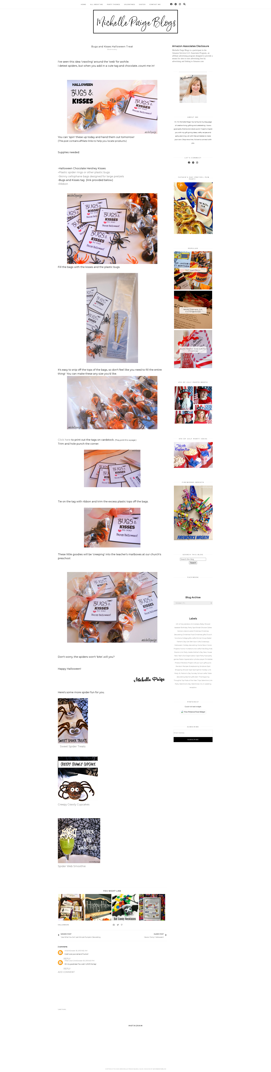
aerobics (187, 624)
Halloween (63, 925)
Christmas (197, 631)
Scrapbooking (194, 666)
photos (197, 659)
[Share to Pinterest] (122, 924)
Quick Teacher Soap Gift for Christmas (193, 350)
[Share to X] (118, 924)
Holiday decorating (190, 645)
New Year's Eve (180, 656)
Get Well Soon (192, 642)
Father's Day (182, 642)
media (190, 652)
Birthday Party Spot (188, 628)
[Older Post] (142, 935)
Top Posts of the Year (189, 680)
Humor (183, 649)
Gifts (199, 642)
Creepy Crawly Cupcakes (73, 804)
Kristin (67, 951)
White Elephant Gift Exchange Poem (193, 310)
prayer (202, 659)
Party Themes (113, 4)
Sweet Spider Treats (73, 746)
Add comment (66, 972)
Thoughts (178, 680)
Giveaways (205, 642)
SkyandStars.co (159, 1069)
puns (209, 663)
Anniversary (195, 624)
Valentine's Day (185, 684)
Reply (67, 959)
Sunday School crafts (199, 673)
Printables (208, 659)
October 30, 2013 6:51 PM (85, 961)
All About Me (96, 4)
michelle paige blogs (129, 1069)
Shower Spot (188, 670)
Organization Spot (193, 656)
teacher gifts (190, 677)
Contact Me (155, 4)
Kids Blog (205, 649)
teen (197, 677)
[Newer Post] (101, 935)
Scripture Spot (205, 666)
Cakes (209, 628)
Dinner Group (201, 638)
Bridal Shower (201, 628)
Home (83, 4)
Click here (64, 439)
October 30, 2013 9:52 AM (78, 951)
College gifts (187, 638)
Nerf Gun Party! (193, 270)
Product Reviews (181, 663)
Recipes (186, 666)
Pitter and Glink (71, 961)
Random (179, 666)
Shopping (179, 670)
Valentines (129, 4)
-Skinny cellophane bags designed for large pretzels (91, 176)
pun (198, 663)
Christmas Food (189, 635)
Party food (204, 656)
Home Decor (202, 645)
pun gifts (203, 663)
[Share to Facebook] (113, 924)
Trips (199, 680)
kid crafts (197, 649)
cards (191, 631)
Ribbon (63, 183)
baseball (177, 628)
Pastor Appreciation (186, 659)
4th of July (180, 624)
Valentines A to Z (198, 684)
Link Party (184, 652)
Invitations (190, 649)
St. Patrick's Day (185, 673)
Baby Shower (205, 624)
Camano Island (183, 631)
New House (207, 652)
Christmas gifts (200, 635)
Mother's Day (198, 652)
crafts (194, 638)
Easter (142, 4)
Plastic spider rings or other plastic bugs (84, 172)
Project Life (192, 663)
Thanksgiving (204, 677)
